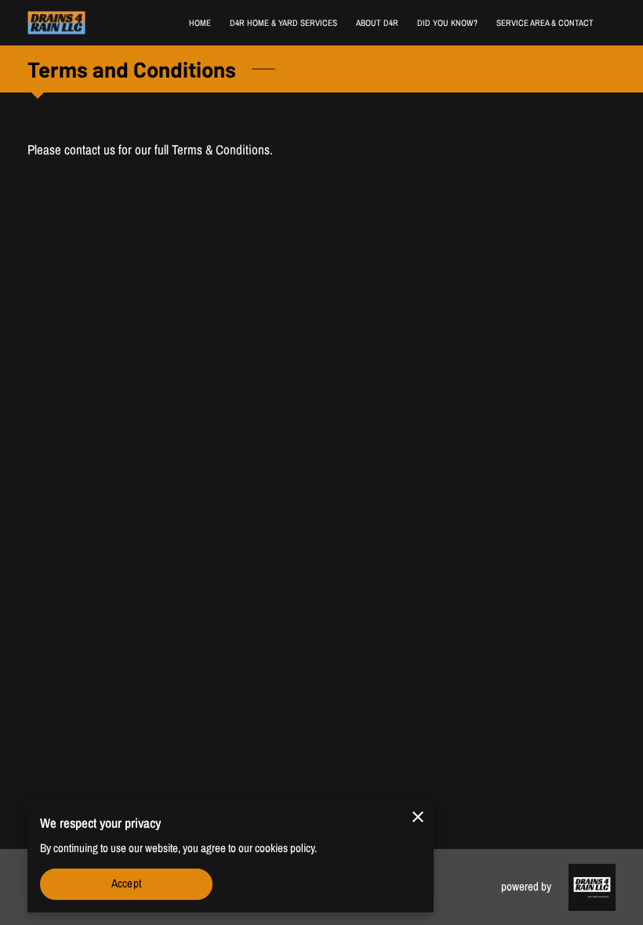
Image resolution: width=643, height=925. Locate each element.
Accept (126, 883)
